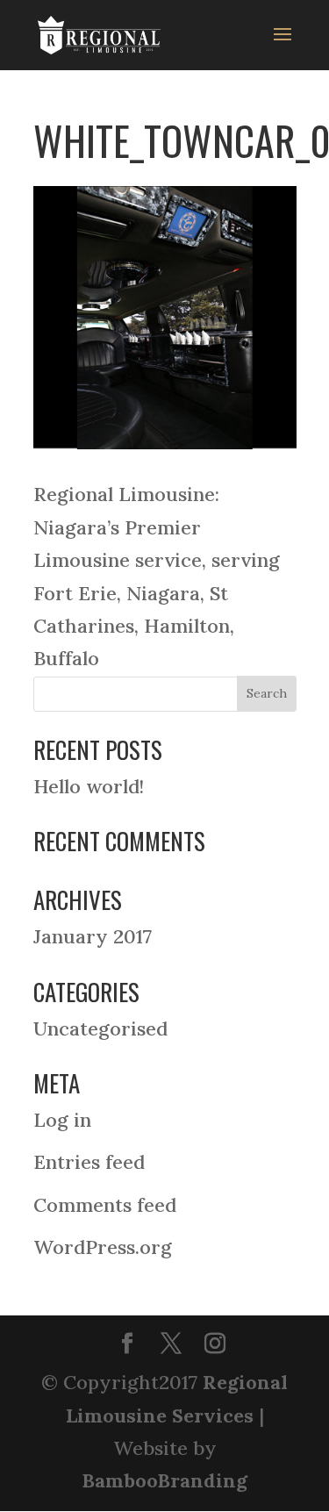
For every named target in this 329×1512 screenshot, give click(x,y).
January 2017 (92, 936)
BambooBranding (164, 1480)
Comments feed (104, 1205)
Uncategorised (100, 1028)
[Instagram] (214, 1345)
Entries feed (89, 1162)
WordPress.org (102, 1247)
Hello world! (88, 786)
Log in (62, 1119)
